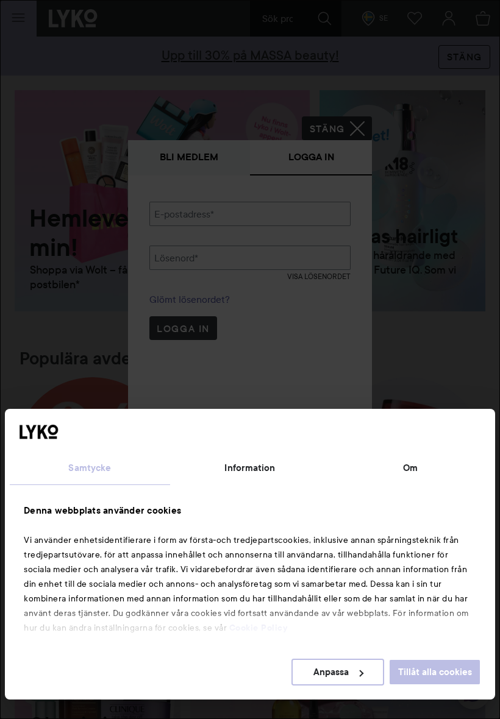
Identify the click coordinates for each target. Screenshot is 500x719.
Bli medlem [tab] (189, 157)
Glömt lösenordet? (189, 299)
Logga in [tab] (311, 157)
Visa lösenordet (319, 276)
